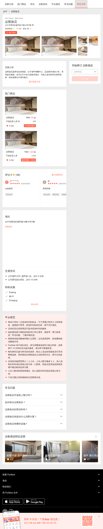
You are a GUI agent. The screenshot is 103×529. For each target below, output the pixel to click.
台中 (5, 11)
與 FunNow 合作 (10, 492)
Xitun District (9, 18)
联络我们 (7, 486)
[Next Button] (96, 437)
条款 (5, 480)
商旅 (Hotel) (19, 18)
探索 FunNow (9, 474)
